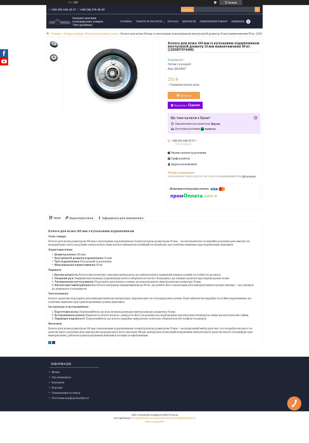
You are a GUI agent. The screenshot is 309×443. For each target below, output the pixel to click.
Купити (185, 95)
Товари (56, 33)
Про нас (173, 21)
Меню (56, 372)
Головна (126, 21)
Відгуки (57, 387)
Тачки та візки (73, 33)
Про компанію (61, 377)
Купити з (180, 105)
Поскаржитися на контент (147, 417)
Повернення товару (214, 21)
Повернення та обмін (66, 392)
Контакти (189, 21)
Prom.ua (173, 414)
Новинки (237, 21)
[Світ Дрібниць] (59, 21)
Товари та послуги (149, 21)
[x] (53, 343)
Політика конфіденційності (70, 398)
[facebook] (49, 343)
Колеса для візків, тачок (101, 33)
